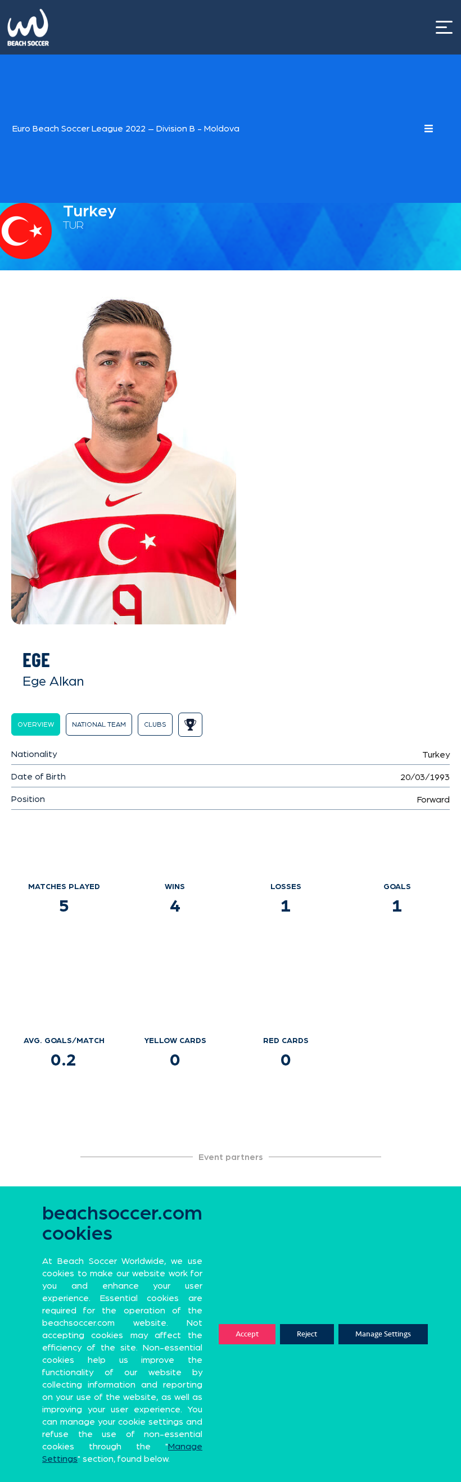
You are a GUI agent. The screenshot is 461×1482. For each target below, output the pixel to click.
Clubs (155, 724)
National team (99, 724)
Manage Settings (383, 1334)
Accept (247, 1334)
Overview (35, 724)
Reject (307, 1334)
